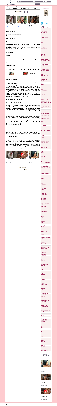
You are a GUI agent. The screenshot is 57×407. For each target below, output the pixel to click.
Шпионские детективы (44, 81)
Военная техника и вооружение (46, 349)
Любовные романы (44, 108)
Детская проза (43, 138)
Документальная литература (46, 244)
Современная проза (44, 103)
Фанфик (42, 327)
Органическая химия (44, 199)
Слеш (41, 119)
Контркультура (43, 89)
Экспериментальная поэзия (45, 162)
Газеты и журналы (44, 319)
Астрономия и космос (44, 177)
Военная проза (43, 85)
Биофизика (42, 179)
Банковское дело (43, 294)
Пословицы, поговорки (44, 342)
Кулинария (42, 283)
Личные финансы (43, 301)
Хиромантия (43, 269)
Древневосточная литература (45, 167)
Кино (41, 322)
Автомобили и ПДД (44, 316)
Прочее (42, 318)
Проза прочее (43, 94)
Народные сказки (43, 341)
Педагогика (43, 200)
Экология (42, 220)
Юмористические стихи (45, 278)
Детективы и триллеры (45, 64)
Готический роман (44, 32)
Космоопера (43, 41)
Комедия (42, 273)
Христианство (43, 265)
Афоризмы (42, 84)
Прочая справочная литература (46, 237)
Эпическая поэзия (44, 163)
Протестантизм (43, 260)
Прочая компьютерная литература (44, 234)
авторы (38, 1)
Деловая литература (44, 293)
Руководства (43, 239)
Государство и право (44, 187)
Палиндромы (43, 158)
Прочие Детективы (44, 79)
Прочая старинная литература (45, 173)
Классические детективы (45, 70)
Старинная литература (45, 165)
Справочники (43, 242)
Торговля (42, 307)
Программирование (44, 231)
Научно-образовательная (45, 174)
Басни (42, 151)
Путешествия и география (45, 134)
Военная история (43, 184)
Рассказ (42, 95)
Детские (42, 135)
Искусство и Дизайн (44, 248)
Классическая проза (44, 88)
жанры (24, 1)
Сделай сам (43, 288)
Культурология (43, 193)
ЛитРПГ (42, 42)
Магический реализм (44, 90)
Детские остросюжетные (45, 141)
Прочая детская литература (45, 147)
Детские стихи (43, 143)
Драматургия (43, 156)
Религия (42, 263)
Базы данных (43, 226)
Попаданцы (43, 47)
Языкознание (43, 222)
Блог (29, 1)
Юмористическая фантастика (45, 60)
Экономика (42, 311)
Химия (42, 217)
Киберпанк (42, 38)
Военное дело (43, 345)
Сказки (42, 148)
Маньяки (42, 74)
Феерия (42, 107)
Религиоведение (43, 207)
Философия (42, 216)
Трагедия (42, 336)
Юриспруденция (43, 221)
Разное (42, 314)
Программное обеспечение (45, 232)
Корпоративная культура (45, 300)
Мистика (42, 43)
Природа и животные (44, 131)
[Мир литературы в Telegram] (46, 24)
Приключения (43, 125)
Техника (42, 315)
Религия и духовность (45, 255)
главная (19, 1)
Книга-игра (42, 146)
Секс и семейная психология (45, 210)
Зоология (42, 189)
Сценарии (42, 335)
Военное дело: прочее (44, 350)
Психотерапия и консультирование (44, 206)
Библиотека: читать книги (46, 356)
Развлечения (43, 285)
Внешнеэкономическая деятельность (44, 296)
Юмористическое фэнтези (45, 61)
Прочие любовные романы (45, 118)
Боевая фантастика (44, 28)
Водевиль (42, 330)
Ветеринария (43, 183)
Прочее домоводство (44, 284)
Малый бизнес (43, 302)
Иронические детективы (45, 68)
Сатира (42, 275)
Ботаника (42, 182)
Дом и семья (43, 279)
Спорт (42, 289)
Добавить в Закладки (43, 3)
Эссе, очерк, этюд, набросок (45, 106)
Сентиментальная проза (45, 101)
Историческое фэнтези (44, 37)
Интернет (42, 227)
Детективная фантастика (45, 33)
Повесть (42, 93)
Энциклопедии (43, 243)
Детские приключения (44, 142)
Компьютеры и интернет (45, 225)
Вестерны (42, 126)
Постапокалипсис (44, 48)
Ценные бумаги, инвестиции (45, 310)
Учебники (42, 212)
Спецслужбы (43, 346)
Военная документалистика (45, 247)
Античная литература (44, 166)
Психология (43, 204)
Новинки (44, 1)
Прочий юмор (43, 274)
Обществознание (43, 198)
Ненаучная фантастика (44, 46)
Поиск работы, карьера (44, 306)
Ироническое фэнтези (44, 36)
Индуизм (42, 258)
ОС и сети (42, 230)
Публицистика (43, 254)
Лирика (42, 157)
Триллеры (42, 80)
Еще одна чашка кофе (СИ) (46, 17)
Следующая (20, 11)
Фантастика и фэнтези (44, 27)
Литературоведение (44, 194)
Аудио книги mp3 (46, 355)
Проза (42, 83)
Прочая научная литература (45, 203)
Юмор (42, 270)
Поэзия (42, 161)
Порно (42, 117)
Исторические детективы (45, 69)
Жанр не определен (44, 312)
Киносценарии (43, 332)
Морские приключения (44, 129)
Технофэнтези (43, 54)
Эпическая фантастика (44, 59)
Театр (42, 326)
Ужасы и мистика (43, 55)
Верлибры (42, 152)
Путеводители (43, 238)
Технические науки (44, 211)
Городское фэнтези (44, 31)
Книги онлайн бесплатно (46, 354)
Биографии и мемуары (44, 246)
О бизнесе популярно (44, 305)
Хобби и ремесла (43, 290)
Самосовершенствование (45, 264)
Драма (42, 331)
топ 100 (33, 1)
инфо (49, 1)
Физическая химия (44, 215)
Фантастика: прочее (44, 56)
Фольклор (42, 337)
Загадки (42, 340)
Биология (42, 178)
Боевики (42, 65)
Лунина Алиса (45, 19)
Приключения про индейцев (45, 130)
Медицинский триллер (44, 75)
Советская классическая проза (46, 102)
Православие (43, 259)
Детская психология (44, 188)
